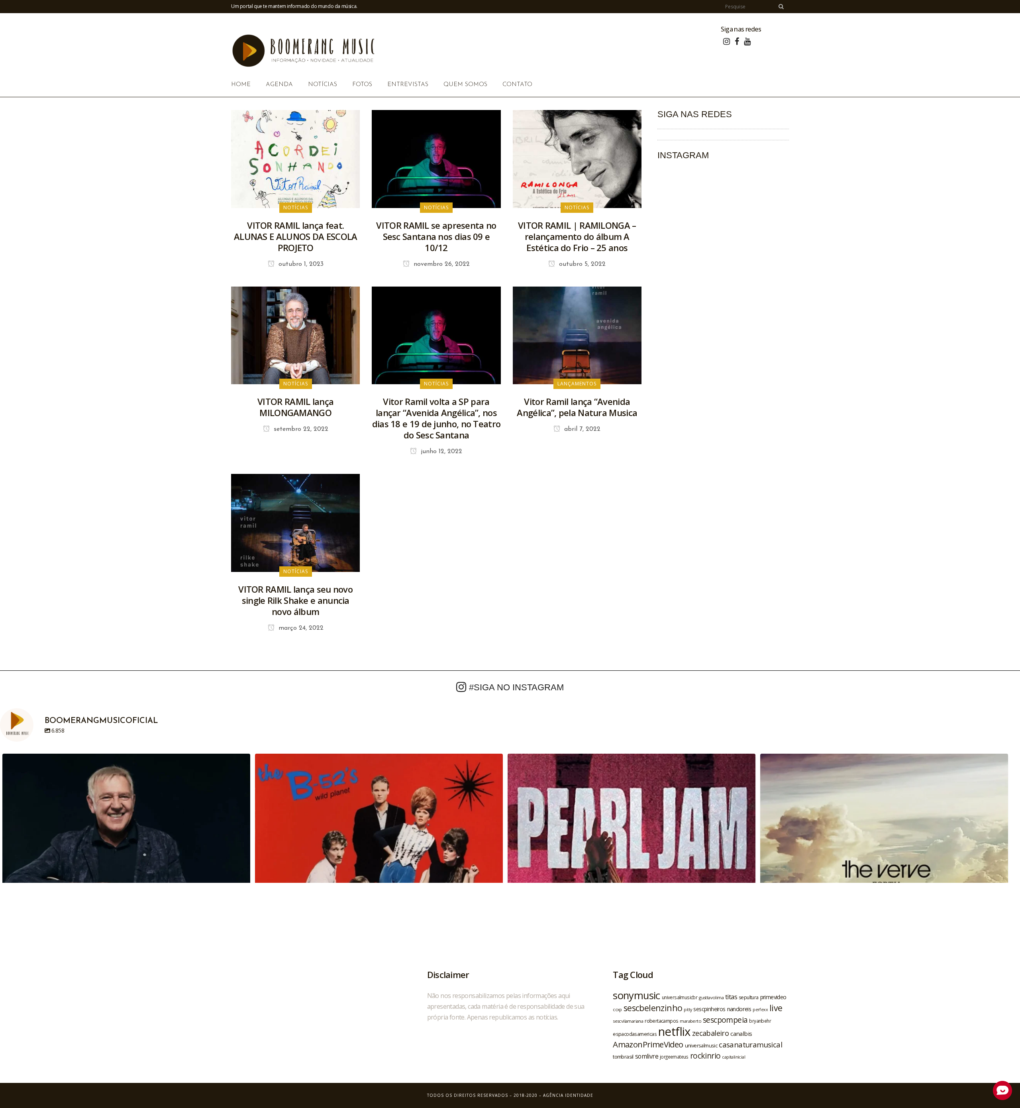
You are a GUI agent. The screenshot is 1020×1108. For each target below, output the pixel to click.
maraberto (690, 1021)
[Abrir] (126, 878)
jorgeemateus (674, 1056)
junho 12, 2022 (440, 451)
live (776, 1008)
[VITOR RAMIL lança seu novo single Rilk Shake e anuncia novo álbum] (295, 522)
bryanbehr (760, 1021)
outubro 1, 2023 (300, 264)
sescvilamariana (628, 1021)
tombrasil (623, 1056)
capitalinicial (733, 1057)
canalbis (741, 1033)
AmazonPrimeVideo (648, 1044)
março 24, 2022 (300, 628)
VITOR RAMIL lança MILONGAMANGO (295, 406)
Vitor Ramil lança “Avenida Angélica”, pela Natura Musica (577, 406)
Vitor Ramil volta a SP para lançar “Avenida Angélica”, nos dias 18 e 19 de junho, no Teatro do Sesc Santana (436, 418)
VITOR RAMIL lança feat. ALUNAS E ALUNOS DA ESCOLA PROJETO (295, 236)
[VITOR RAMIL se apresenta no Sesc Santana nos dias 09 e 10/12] (436, 158)
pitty (688, 1009)
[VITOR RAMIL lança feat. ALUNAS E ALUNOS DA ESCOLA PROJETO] (295, 158)
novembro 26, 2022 (441, 264)
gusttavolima (711, 997)
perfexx (760, 1009)
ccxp (617, 1009)
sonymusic (636, 995)
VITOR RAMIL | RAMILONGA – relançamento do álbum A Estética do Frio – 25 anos (577, 236)
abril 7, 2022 (581, 429)
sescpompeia (725, 1020)
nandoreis (739, 1009)
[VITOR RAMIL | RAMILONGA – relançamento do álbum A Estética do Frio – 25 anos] (577, 158)
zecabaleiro (710, 1033)
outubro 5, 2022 (581, 264)
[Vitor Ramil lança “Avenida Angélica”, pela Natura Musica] (577, 334)
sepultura (749, 997)
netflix (674, 1031)
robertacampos (661, 1020)
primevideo (773, 997)
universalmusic (701, 1045)
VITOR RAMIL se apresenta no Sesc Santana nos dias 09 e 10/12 (436, 236)
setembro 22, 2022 (300, 429)
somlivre (646, 1056)
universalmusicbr (679, 997)
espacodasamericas (635, 1033)
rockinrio (705, 1055)
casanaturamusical (750, 1044)
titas (731, 996)
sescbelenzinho (653, 1008)
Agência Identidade (568, 1095)
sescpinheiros (709, 1009)
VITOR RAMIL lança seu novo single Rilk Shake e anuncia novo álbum (295, 600)
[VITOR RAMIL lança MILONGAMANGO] (295, 334)
